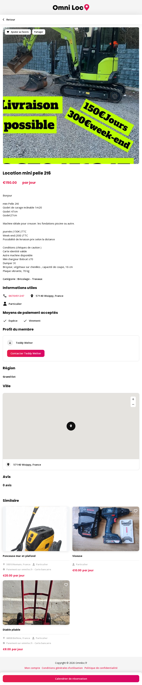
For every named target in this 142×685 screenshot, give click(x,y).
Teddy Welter (24, 342)
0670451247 (16, 295)
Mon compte (32, 668)
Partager (38, 31)
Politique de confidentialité (101, 668)
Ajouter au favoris (19, 31)
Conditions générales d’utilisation (62, 668)
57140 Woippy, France (27, 464)
